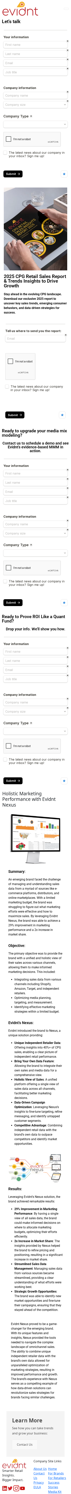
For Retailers (57, 1478)
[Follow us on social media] (4, 1488)
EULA (37, 1487)
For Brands (56, 1473)
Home (52, 1469)
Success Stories (53, 1484)
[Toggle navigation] (66, 9)
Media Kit (55, 1492)
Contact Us (25, 1444)
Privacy (39, 1482)
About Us (40, 1469)
